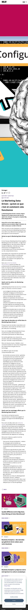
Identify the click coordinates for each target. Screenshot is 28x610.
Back (5, 489)
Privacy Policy (7, 585)
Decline (14, 604)
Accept (14, 600)
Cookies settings (14, 596)
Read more (5, 518)
